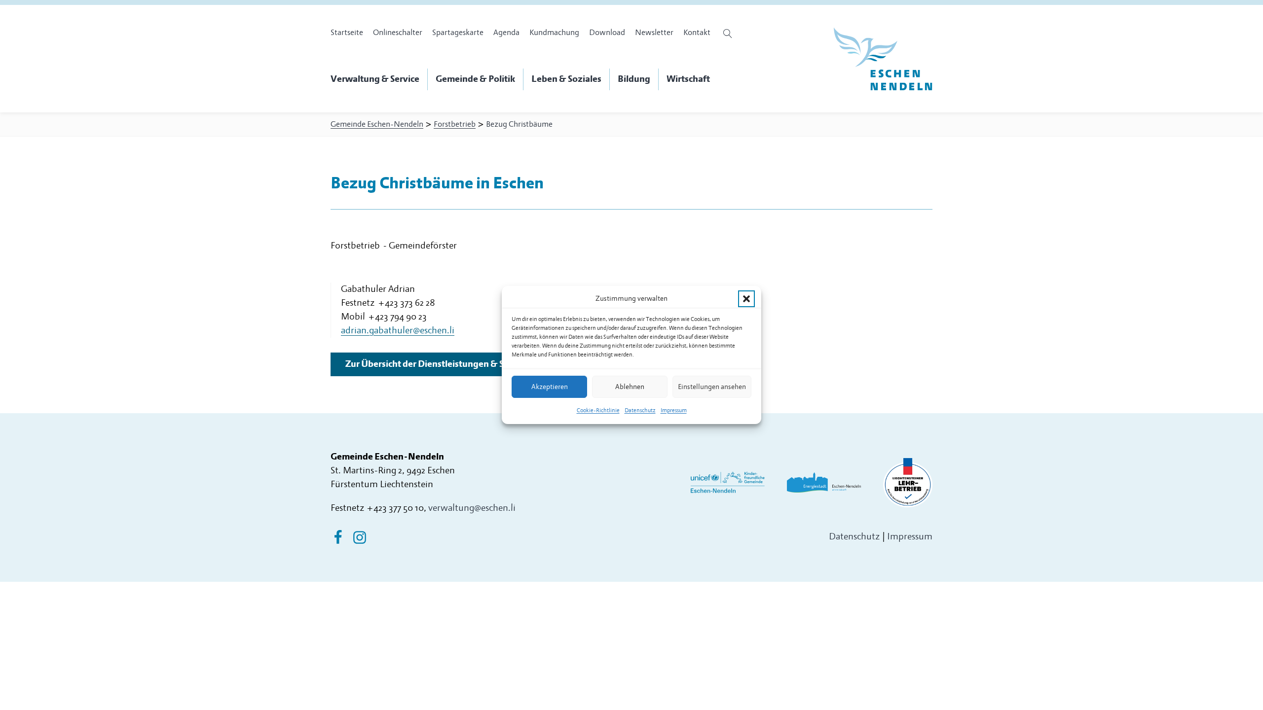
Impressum (674, 410)
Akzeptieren (549, 387)
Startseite (347, 32)
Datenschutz (640, 410)
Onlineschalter (397, 32)
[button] (746, 299)
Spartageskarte (457, 32)
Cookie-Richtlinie (598, 410)
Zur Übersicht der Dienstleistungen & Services (438, 364)
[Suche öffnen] (729, 33)
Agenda (506, 32)
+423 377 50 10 (395, 508)
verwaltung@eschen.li (472, 508)
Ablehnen (629, 387)
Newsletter (654, 32)
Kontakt (696, 32)
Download (607, 32)
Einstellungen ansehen (712, 387)
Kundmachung (554, 32)
